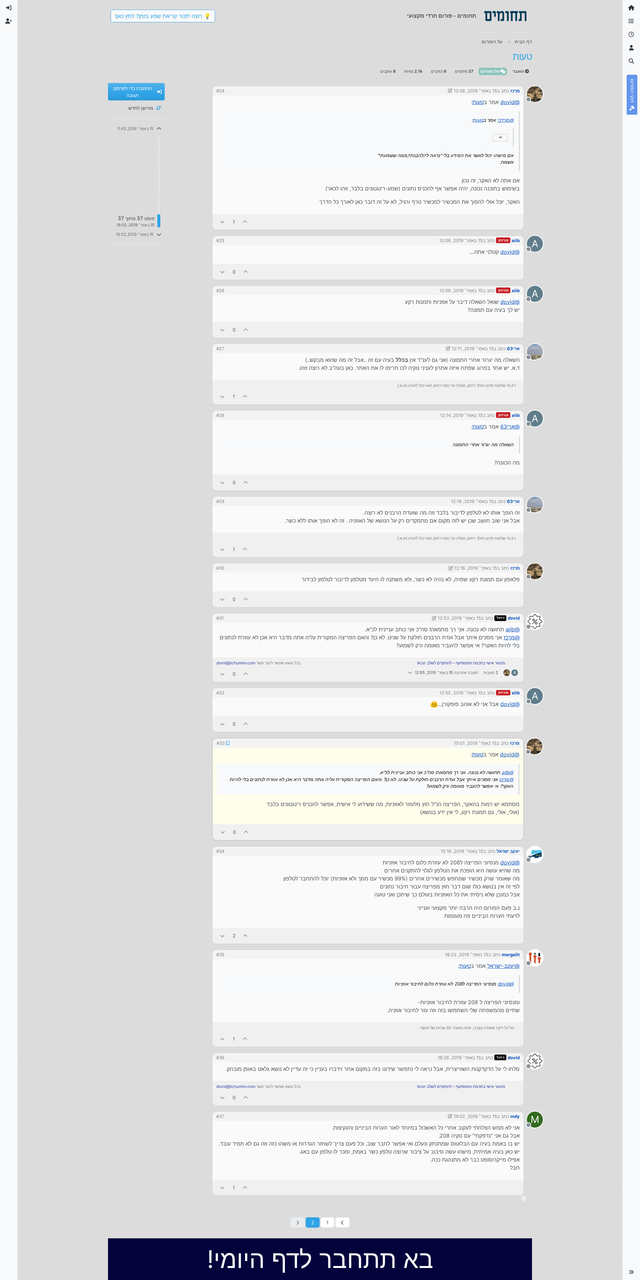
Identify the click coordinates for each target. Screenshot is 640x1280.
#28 (220, 415)
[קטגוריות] (631, 21)
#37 (220, 1116)
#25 (220, 240)
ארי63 (513, 348)
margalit (511, 954)
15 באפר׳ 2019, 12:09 (461, 290)
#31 (220, 618)
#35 (220, 954)
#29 (220, 501)
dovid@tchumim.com (235, 662)
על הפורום (490, 71)
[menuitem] (9, 8)
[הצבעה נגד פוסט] (222, 221)
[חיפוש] (631, 61)
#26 (220, 290)
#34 (220, 851)
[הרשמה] (9, 21)
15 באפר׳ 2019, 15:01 (475, 743)
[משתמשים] (631, 48)
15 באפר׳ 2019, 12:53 (459, 618)
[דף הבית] (631, 8)
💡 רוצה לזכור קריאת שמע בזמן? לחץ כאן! (163, 16)
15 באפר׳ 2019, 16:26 (459, 1057)
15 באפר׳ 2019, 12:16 (472, 501)
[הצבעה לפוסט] (245, 221)
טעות (478, 102)
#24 (220, 90)
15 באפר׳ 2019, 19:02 (475, 1116)
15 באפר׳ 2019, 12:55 (461, 692)
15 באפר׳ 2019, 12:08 (475, 90)
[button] (631, 1272)
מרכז (515, 90)
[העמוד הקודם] (342, 1222)
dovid (514, 618)
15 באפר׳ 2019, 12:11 (473, 348)
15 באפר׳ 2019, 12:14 (461, 415)
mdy (515, 1116)
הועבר (519, 71)
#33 (221, 743)
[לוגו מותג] (505, 16)
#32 (220, 692)
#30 (220, 568)
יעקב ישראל (508, 851)
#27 (220, 348)
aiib (516, 240)
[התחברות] (9, 8)
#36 (220, 1057)
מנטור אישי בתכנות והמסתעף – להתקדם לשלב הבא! (461, 662)
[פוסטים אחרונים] (631, 34)
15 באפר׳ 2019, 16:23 (466, 954)
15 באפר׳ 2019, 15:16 (462, 851)
